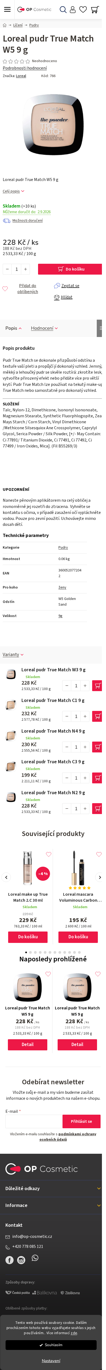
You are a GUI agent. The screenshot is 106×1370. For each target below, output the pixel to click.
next (100, 877)
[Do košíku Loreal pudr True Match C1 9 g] (97, 716)
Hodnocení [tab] (42, 328)
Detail (27, 1044)
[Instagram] (21, 1260)
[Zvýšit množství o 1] (25, 269)
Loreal (21, 76)
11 (79, 952)
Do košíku (75, 269)
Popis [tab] (11, 328)
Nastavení (51, 1360)
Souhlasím (54, 1344)
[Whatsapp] (35, 1260)
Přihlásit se (81, 1121)
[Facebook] (9, 1260)
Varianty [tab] (11, 654)
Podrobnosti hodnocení (25, 68)
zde (74, 1333)
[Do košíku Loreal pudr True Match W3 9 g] (97, 685)
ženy (62, 587)
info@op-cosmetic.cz (32, 1236)
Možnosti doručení (28, 220)
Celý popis (11, 191)
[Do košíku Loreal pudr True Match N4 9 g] (97, 747)
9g (60, 616)
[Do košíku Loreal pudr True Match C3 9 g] (97, 778)
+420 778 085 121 (27, 1247)
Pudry (63, 547)
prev (6, 877)
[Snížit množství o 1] (7, 269)
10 (74, 952)
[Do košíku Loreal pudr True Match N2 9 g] (97, 808)
